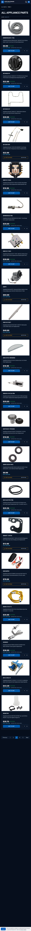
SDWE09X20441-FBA (8, 38)
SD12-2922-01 (7, 678)
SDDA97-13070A (7, 535)
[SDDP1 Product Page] (15, 277)
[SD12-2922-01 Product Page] (15, 668)
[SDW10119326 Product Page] (15, 170)
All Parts (4, 6)
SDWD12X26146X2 (8, 464)
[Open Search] (26, 2)
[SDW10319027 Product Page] (15, 312)
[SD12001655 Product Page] (15, 134)
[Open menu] (2, 2)
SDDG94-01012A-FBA (9, 393)
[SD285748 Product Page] (15, 703)
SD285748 (6, 713)
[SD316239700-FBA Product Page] (15, 490)
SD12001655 (6, 144)
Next (27, 737)
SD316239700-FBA (8, 500)
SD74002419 (6, 73)
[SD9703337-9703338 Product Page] (15, 419)
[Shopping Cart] (29, 2)
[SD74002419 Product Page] (15, 63)
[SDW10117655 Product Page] (15, 241)
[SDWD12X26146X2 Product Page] (15, 454)
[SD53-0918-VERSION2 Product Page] (15, 348)
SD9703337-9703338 (9, 429)
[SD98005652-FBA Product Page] (15, 205)
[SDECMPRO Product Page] (15, 561)
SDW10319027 (7, 322)
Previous (5, 737)
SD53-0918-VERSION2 (9, 358)
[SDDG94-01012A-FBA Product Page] (15, 383)
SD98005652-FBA (8, 215)
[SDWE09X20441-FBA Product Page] (15, 28)
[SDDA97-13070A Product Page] (15, 525)
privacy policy (23, 929)
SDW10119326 (7, 180)
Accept (3, 929)
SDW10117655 (7, 251)
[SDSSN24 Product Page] (15, 632)
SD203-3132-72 (7, 606)
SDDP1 (5, 287)
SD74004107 (6, 109)
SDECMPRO (6, 571)
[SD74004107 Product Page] (15, 99)
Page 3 (9, 6)
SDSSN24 (5, 642)
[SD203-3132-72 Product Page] (15, 596)
